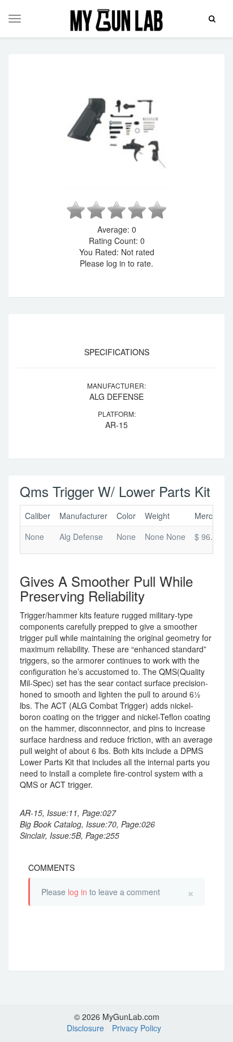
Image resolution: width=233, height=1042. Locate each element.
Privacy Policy (136, 1028)
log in (77, 891)
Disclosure (85, 1028)
